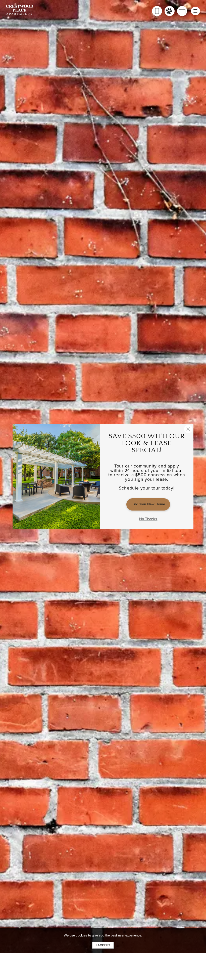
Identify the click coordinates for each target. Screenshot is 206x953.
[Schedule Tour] (182, 11)
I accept (103, 945)
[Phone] (157, 11)
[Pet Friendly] (170, 11)
